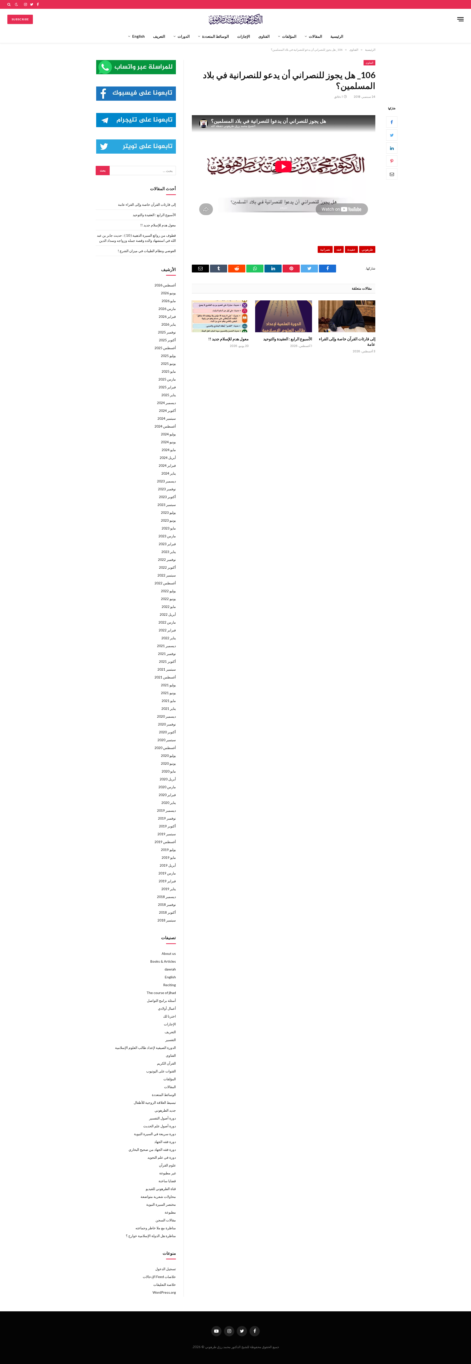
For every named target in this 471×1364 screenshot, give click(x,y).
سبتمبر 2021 (166, 669)
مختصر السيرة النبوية (161, 1204)
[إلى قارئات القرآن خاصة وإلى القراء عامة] (346, 316)
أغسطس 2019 (165, 842)
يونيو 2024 (168, 442)
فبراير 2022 (167, 630)
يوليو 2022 (168, 591)
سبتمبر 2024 (166, 418)
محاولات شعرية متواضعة (158, 1196)
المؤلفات (289, 36)
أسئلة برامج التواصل (161, 1000)
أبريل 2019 (168, 865)
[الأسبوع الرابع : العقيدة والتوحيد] (283, 316)
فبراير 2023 (167, 544)
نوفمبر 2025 (167, 332)
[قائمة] (460, 19)
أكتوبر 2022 (167, 567)
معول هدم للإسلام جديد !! (228, 338)
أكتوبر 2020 (167, 732)
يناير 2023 (168, 552)
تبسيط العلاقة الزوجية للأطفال (155, 1102)
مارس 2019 (167, 873)
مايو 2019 (169, 857)
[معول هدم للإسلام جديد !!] (220, 316)
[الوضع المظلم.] (16, 4)
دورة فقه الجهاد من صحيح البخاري (152, 1149)
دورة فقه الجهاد (165, 1142)
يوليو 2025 (168, 356)
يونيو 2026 (168, 293)
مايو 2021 (169, 701)
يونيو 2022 (168, 599)
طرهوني (367, 249)
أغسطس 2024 (165, 426)
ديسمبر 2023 (166, 481)
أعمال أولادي (167, 1008)
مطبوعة (170, 1212)
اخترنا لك (169, 1016)
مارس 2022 (167, 622)
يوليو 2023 (168, 512)
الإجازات (243, 36)
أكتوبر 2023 (167, 497)
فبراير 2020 (167, 795)
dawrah (170, 969)
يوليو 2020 (168, 755)
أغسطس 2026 (165, 285)
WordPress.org (164, 1292)
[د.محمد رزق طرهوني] (235, 19)
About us (169, 953)
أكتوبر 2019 (167, 826)
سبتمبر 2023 (166, 505)
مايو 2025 (169, 371)
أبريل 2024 (168, 457)
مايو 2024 (169, 450)
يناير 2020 (168, 802)
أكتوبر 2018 (167, 912)
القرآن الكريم (166, 1063)
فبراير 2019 (167, 881)
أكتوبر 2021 (167, 661)
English (138, 36)
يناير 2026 (168, 324)
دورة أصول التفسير (162, 1118)
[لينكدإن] (391, 148)
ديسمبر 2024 (166, 403)
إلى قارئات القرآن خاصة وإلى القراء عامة (347, 341)
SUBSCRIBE (20, 19)
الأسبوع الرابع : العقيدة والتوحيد (287, 338)
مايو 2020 (169, 771)
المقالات (315, 36)
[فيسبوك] (391, 122)
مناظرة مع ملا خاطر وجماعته (155, 1228)
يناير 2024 (168, 473)
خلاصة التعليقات (164, 1284)
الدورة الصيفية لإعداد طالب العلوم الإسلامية (145, 1047)
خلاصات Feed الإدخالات (159, 1277)
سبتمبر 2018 (166, 920)
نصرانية (325, 249)
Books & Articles (163, 961)
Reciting (169, 985)
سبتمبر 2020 (166, 740)
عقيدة (351, 249)
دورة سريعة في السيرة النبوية (155, 1134)
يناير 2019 (168, 889)
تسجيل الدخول (165, 1269)
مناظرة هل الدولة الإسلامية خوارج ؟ (151, 1236)
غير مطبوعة (167, 1173)
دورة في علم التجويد (161, 1157)
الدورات (184, 36)
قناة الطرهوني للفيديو (161, 1189)
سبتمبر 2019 (166, 834)
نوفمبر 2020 (167, 724)
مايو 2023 (169, 528)
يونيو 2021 (168, 693)
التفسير (170, 1040)
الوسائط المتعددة (215, 36)
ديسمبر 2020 (166, 716)
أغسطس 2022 (165, 583)
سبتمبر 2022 (166, 575)
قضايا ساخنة (167, 1181)
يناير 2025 (168, 395)
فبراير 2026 (167, 316)
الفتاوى (264, 36)
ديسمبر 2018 (166, 897)
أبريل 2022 (168, 614)
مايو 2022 (169, 606)
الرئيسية (336, 36)
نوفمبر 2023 (167, 489)
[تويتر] (391, 135)
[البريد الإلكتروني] (391, 174)
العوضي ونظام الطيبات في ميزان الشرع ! (147, 251)
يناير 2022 (168, 638)
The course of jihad (161, 993)
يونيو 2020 (168, 763)
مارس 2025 (167, 379)
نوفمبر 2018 (167, 904)
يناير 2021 (168, 708)
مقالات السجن (166, 1220)
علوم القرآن (167, 1165)
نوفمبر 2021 (167, 653)
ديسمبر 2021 (166, 646)
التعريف (159, 36)
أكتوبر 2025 (167, 340)
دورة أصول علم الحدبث (159, 1126)
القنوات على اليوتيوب (161, 1071)
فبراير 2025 (167, 387)
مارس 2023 (167, 536)
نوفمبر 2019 (167, 818)
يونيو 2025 (168, 363)
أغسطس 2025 (165, 348)
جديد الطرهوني (165, 1110)
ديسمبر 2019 (166, 810)
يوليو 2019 (168, 850)
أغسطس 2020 (165, 748)
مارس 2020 (167, 787)
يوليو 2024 (168, 434)
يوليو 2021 (168, 685)
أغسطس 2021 (165, 677)
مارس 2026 (167, 309)
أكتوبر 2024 (167, 410)
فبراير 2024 (167, 465)
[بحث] (9, 4)
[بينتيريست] (391, 161)
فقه (338, 249)
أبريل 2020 (168, 779)
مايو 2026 (169, 301)
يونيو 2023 (168, 520)
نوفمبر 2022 (167, 559)
